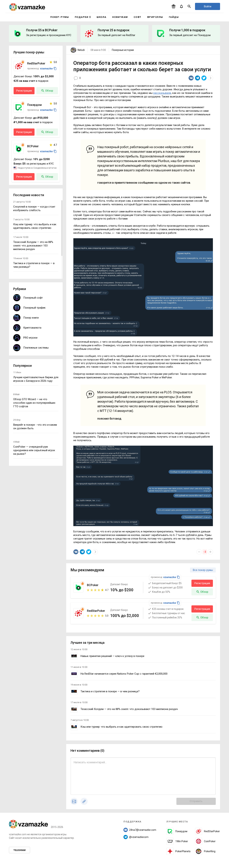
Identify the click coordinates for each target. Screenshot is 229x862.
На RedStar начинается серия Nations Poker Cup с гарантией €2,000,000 (124, 673)
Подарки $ (83, 17)
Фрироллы (155, 17)
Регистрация (202, 583)
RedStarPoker (212, 831)
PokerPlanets (183, 851)
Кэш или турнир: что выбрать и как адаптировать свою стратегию (121, 726)
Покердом (181, 831)
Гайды (174, 17)
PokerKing (209, 851)
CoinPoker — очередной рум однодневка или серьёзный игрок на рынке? (34, 450)
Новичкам (120, 17)
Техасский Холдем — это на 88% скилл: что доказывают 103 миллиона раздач (129, 709)
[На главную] (27, 7)
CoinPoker (210, 841)
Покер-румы (59, 17)
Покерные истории (123, 50)
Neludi (81, 50)
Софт (137, 17)
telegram (19, 850)
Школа (101, 17)
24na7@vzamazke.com (142, 829)
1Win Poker (181, 841)
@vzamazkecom (138, 837)
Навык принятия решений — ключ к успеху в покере (112, 656)
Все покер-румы (203, 570)
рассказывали (162, 93)
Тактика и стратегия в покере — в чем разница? (110, 691)
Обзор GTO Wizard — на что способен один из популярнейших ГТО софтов (34, 403)
